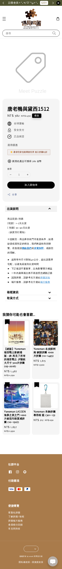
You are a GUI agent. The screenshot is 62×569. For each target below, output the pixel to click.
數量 (9, 168)
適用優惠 (12, 145)
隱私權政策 (24, 562)
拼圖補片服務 (15, 520)
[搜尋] (54, 33)
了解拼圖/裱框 (16, 516)
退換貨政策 (37, 562)
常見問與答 (14, 528)
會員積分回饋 (15, 524)
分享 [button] (14, 194)
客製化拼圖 (14, 512)
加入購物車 (31, 185)
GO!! (44, 2)
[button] (4, 18)
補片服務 (45, 282)
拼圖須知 (45, 277)
